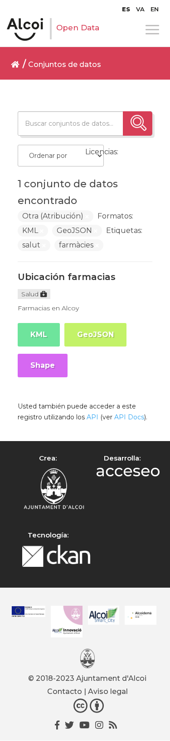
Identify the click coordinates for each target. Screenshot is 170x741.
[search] (137, 123)
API (92, 417)
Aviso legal (108, 691)
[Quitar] (87, 217)
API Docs (129, 417)
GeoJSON (95, 334)
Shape (42, 365)
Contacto (64, 691)
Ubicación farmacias (67, 276)
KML (38, 334)
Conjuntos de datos (64, 64)
